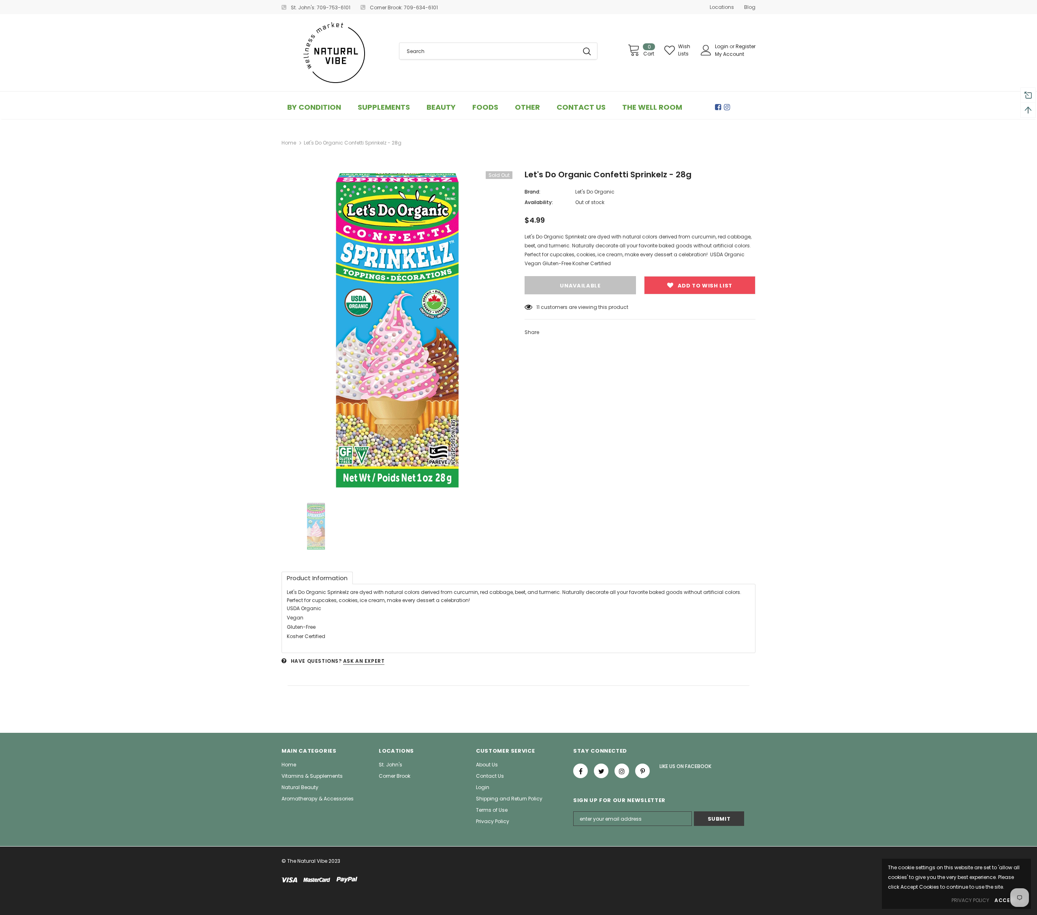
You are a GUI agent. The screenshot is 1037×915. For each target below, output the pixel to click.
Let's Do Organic (595, 191)
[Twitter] (601, 771)
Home (289, 142)
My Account (729, 54)
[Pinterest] (642, 771)
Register (745, 46)
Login (722, 46)
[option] (397, 330)
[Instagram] (728, 107)
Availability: (539, 202)
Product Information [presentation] (317, 578)
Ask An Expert (364, 661)
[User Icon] (706, 50)
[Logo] (334, 52)
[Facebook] (719, 107)
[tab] (317, 578)
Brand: (532, 191)
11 (538, 307)
